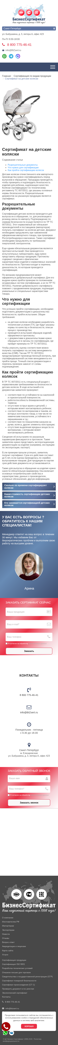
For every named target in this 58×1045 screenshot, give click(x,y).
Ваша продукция (15, 612)
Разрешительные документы (23, 165)
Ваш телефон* (16, 789)
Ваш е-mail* (13, 624)
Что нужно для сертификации (23, 167)
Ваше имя (14, 778)
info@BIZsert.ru (13, 50)
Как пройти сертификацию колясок (26, 170)
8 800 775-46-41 (29, 695)
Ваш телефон (14, 637)
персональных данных (37, 644)
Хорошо (29, 1026)
